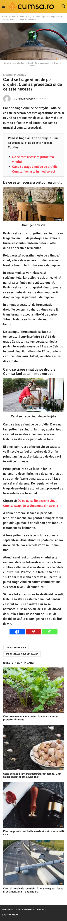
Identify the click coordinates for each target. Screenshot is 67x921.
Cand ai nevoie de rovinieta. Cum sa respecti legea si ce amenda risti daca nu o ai (33, 890)
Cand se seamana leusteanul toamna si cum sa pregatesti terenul (31, 718)
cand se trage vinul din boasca (22, 654)
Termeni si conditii (25, 909)
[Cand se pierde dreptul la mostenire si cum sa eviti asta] (33, 805)
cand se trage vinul (16, 647)
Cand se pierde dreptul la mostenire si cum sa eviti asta (33, 832)
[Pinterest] (33, 631)
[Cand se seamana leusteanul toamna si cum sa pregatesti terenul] (33, 690)
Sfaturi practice (14, 74)
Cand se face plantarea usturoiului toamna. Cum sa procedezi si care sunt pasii (32, 775)
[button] (3, 6)
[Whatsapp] (49, 631)
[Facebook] (17, 631)
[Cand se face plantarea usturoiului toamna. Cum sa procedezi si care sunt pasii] (33, 748)
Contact (41, 909)
